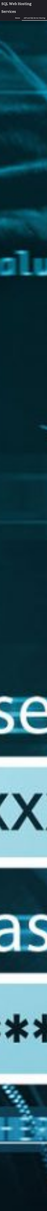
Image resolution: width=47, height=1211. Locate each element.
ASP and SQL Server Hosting (34, 18)
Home (17, 18)
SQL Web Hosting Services (16, 7)
